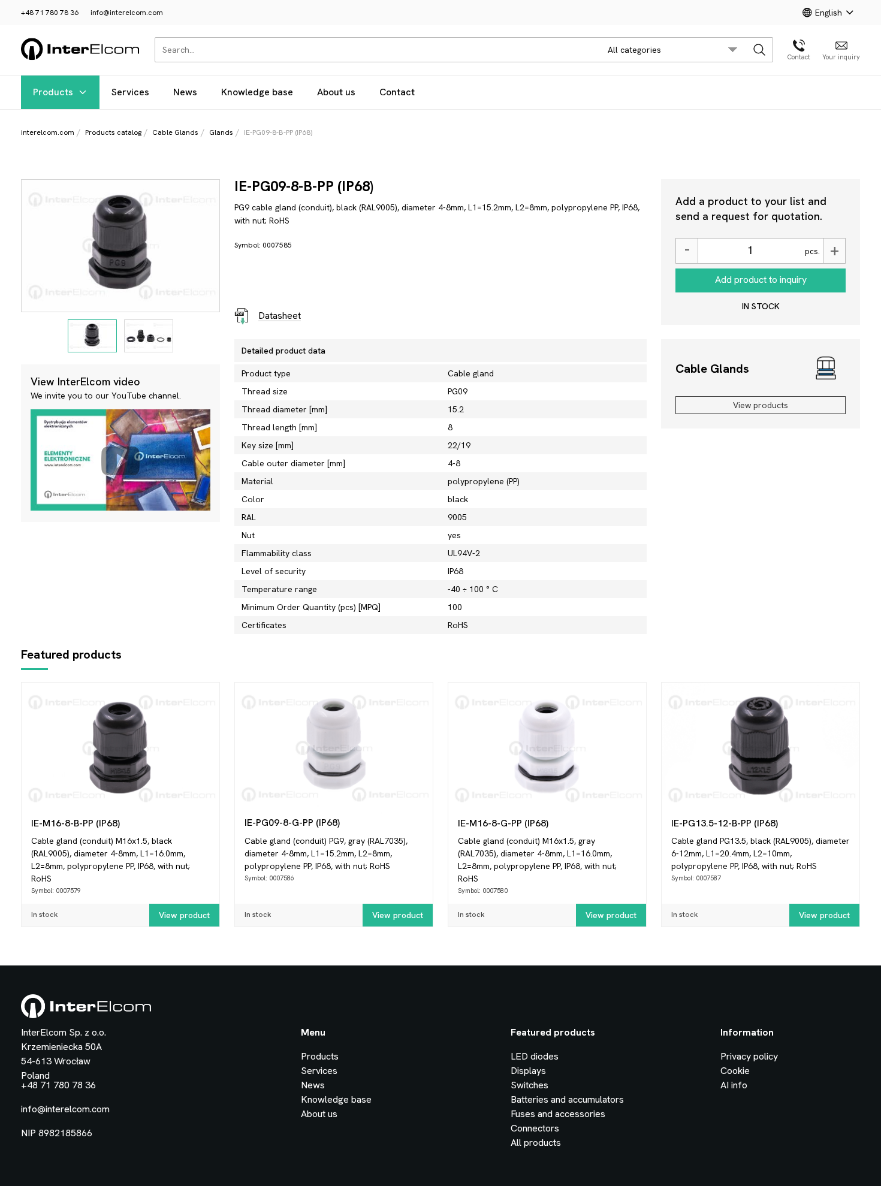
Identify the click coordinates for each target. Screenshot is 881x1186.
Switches (529, 1085)
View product (184, 915)
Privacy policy (749, 1056)
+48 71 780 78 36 (50, 12)
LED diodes (535, 1056)
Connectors (535, 1128)
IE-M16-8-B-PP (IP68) (75, 823)
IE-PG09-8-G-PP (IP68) (292, 822)
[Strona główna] (80, 58)
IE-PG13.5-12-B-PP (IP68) (724, 823)
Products (53, 92)
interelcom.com (47, 132)
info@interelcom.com (126, 12)
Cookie (735, 1070)
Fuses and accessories (558, 1113)
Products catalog (113, 132)
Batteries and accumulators (567, 1099)
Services (130, 92)
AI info (733, 1085)
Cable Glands (175, 132)
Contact (397, 92)
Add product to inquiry (761, 279)
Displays (528, 1070)
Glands (221, 132)
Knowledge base (257, 92)
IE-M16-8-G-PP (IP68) (503, 823)
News (185, 92)
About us (336, 92)
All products (536, 1142)
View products (760, 405)
